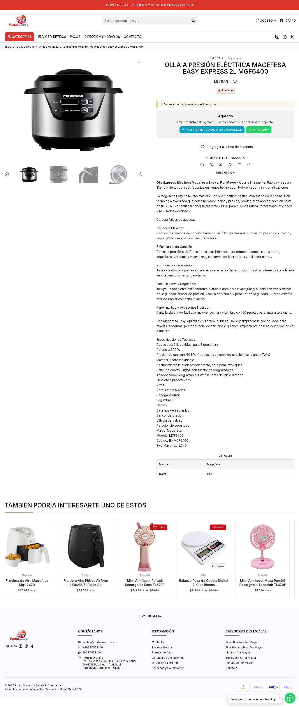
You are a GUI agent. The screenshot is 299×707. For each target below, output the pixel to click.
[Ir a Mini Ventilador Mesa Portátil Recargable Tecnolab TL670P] (249, 547)
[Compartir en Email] (239, 165)
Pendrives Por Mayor (239, 662)
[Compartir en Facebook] (202, 165)
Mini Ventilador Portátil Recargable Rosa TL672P (131, 583)
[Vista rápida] (53, 550)
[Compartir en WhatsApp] (221, 165)
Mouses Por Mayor (237, 652)
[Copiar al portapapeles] (249, 165)
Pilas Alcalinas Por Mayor (241, 642)
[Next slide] (139, 174)
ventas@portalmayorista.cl (99, 642)
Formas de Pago (162, 652)
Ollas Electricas (48, 46)
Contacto (158, 642)
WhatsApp (261, 129)
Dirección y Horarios (165, 662)
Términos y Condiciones (168, 668)
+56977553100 (92, 647)
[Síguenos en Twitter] (292, 36)
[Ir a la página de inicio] (18, 20)
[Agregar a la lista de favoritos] (53, 541)
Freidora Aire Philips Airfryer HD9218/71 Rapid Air (73, 583)
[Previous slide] (8, 174)
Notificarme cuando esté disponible (214, 129)
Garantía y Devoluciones (168, 657)
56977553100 (91, 652)
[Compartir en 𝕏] (211, 165)
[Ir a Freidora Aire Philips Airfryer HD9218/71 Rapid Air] (73, 547)
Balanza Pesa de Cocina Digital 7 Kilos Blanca (190, 583)
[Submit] (193, 20)
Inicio (8, 46)
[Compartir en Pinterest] (230, 165)
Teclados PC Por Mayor (240, 657)
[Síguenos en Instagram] (277, 36)
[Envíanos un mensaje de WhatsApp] (290, 698)
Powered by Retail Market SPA (64, 689)
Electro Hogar (25, 46)
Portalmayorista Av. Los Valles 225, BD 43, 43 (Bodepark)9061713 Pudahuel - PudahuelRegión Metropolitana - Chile (109, 662)
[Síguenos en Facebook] (284, 36)
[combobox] (149, 20)
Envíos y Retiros (162, 647)
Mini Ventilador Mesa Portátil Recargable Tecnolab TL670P (249, 583)
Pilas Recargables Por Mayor (244, 647)
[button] (19, 36)
